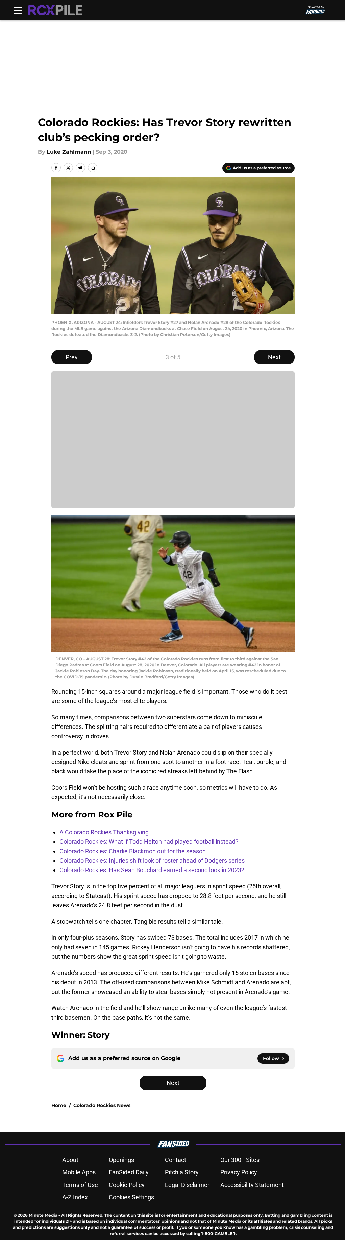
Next (274, 357)
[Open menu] (18, 10)
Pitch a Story (182, 1172)
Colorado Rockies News (101, 1105)
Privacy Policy (238, 1172)
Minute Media (43, 1215)
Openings (121, 1159)
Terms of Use (80, 1184)
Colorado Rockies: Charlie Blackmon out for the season (132, 851)
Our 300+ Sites (240, 1159)
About (70, 1159)
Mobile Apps (79, 1172)
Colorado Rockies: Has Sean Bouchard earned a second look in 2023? (151, 870)
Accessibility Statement (252, 1184)
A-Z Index (75, 1197)
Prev (72, 357)
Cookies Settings (131, 1197)
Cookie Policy (127, 1184)
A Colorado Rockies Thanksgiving (104, 832)
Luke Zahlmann (69, 152)
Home (58, 1105)
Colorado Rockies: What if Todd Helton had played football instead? (149, 841)
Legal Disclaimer (187, 1184)
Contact (175, 1159)
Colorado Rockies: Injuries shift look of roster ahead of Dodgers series (152, 860)
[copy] (92, 167)
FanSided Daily (129, 1172)
